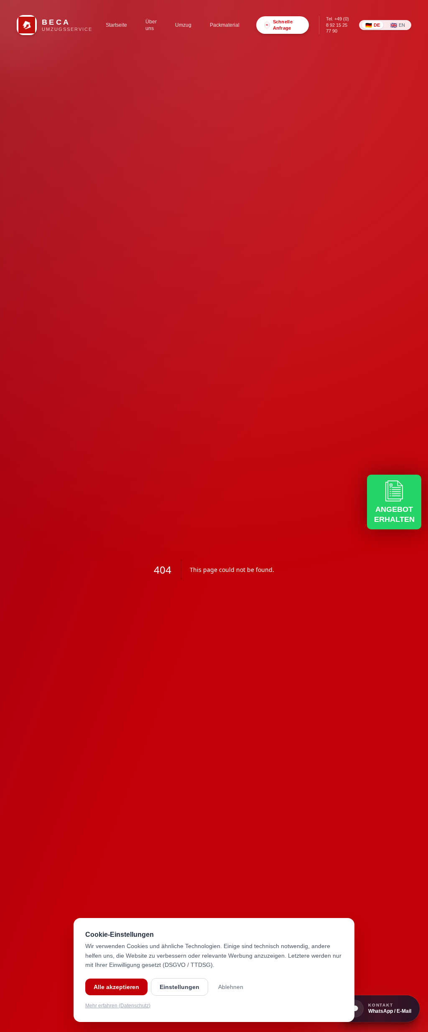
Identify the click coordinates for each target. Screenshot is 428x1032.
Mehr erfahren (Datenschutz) (117, 1006)
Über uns (151, 25)
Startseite (116, 25)
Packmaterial (224, 25)
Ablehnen (230, 987)
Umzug (183, 25)
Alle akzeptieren (116, 987)
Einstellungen (179, 987)
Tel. (337, 24)
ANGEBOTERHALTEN (394, 514)
